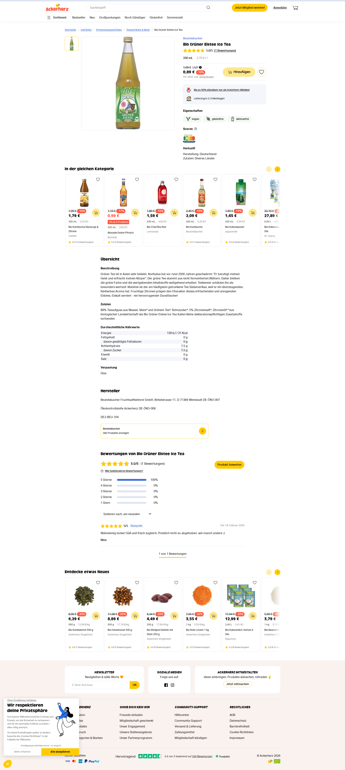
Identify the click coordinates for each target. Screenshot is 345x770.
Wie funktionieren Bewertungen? (124, 471)
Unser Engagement (132, 726)
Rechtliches (240, 707)
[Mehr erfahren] (195, 129)
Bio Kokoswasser (234, 227)
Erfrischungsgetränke (109, 30)
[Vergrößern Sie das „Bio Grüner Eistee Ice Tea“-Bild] (128, 83)
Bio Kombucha (194, 227)
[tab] (72, 44)
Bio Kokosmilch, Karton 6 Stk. (239, 632)
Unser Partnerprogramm (136, 738)
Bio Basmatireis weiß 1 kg (278, 630)
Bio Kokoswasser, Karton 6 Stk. (279, 229)
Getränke (86, 30)
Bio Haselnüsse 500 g (120, 630)
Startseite (70, 30)
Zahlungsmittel (184, 732)
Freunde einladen (131, 715)
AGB (232, 715)
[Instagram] (172, 685)
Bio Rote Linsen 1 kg (197, 630)
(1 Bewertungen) (225, 50)
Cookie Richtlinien (242, 732)
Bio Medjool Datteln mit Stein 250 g (160, 632)
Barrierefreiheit (240, 726)
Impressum (237, 738)
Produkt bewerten (229, 464)
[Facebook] (166, 685)
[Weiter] (277, 169)
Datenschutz (238, 720)
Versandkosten (206, 77)
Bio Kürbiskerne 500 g (80, 630)
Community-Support (191, 707)
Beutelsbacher (192, 38)
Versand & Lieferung (188, 726)
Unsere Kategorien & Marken (84, 738)
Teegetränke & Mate (138, 30)
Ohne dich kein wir (135, 707)
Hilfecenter (182, 715)
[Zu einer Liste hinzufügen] (98, 179)
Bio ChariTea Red (156, 227)
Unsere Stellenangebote (136, 732)
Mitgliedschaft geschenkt (136, 720)
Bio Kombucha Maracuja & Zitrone (83, 229)
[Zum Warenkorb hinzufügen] (96, 213)
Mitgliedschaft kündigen (191, 738)
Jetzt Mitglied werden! (250, 7)
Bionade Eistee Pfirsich (121, 233)
